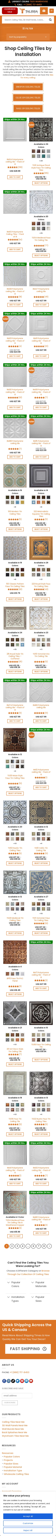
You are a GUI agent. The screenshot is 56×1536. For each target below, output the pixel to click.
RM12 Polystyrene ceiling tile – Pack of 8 (41, 772)
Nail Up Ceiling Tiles (28, 108)
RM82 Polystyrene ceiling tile (41, 706)
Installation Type (13, 1470)
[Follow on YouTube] (31, 1381)
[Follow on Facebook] (4, 1381)
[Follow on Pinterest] (22, 1381)
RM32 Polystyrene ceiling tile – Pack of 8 (41, 1170)
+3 (15, 913)
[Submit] (50, 19)
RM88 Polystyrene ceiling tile (15, 442)
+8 (15, 507)
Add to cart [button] (15, 177)
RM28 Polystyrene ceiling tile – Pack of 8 (15, 291)
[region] (28, 1513)
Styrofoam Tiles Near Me (15, 1435)
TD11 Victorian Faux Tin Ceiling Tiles (41, 919)
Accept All (28, 1516)
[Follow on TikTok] (13, 1381)
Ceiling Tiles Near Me (13, 1421)
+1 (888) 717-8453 (19, 1372)
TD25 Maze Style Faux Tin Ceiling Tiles (14, 776)
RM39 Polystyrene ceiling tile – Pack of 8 (41, 392)
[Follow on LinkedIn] (26, 1381)
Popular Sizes (11, 1463)
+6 (41, 507)
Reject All (28, 1530)
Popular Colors (12, 1456)
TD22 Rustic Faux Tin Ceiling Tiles (41, 1120)
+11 (41, 649)
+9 (15, 579)
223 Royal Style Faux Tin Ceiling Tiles (41, 585)
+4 (41, 843)
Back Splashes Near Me (14, 1432)
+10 (15, 843)
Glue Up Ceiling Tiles (28, 97)
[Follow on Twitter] (18, 1381)
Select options (41, 183)
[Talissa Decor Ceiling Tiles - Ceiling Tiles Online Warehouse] (29, 10)
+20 (41, 161)
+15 (41, 233)
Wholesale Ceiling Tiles (16, 1474)
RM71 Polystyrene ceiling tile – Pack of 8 (41, 975)
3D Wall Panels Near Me (14, 1425)
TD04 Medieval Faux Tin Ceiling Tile (41, 238)
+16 (41, 913)
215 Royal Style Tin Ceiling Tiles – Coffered (15, 656)
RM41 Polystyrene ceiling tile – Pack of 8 (15, 1170)
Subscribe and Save (12, 1388)
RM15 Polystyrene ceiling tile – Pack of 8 (41, 443)
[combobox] (28, 19)
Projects (8, 1460)
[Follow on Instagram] (9, 1381)
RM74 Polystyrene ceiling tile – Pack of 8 (15, 707)
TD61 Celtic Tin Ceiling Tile (41, 849)
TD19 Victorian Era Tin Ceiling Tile (41, 655)
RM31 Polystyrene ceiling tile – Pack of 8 (41, 340)
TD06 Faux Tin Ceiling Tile (15, 1120)
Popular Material (13, 1467)
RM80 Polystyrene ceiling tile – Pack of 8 (41, 1219)
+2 (15, 771)
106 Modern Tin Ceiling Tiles (15, 512)
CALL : (29, 4)
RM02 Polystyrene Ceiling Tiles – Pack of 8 (15, 234)
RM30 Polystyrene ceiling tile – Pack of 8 (15, 392)
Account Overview (11, 1491)
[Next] (49, 1246)
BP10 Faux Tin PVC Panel (15, 979)
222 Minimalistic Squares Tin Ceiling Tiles (41, 514)
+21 (40, 579)
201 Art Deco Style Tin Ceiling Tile (15, 1050)
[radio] (34, 151)
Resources (7, 1453)
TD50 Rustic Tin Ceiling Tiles (15, 849)
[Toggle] (8, 1283)
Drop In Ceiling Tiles (28, 87)
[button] (44, 10)
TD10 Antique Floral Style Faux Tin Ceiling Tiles (41, 167)
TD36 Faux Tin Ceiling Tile (41, 1045)
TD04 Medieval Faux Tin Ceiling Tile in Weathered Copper (15, 1222)
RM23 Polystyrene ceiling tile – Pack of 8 (15, 340)
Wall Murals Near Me (13, 1428)
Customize (28, 1523)
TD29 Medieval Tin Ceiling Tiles (15, 919)
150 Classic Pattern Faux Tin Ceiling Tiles (14, 585)
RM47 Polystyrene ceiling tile (41, 290)
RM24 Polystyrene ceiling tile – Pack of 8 (15, 162)
